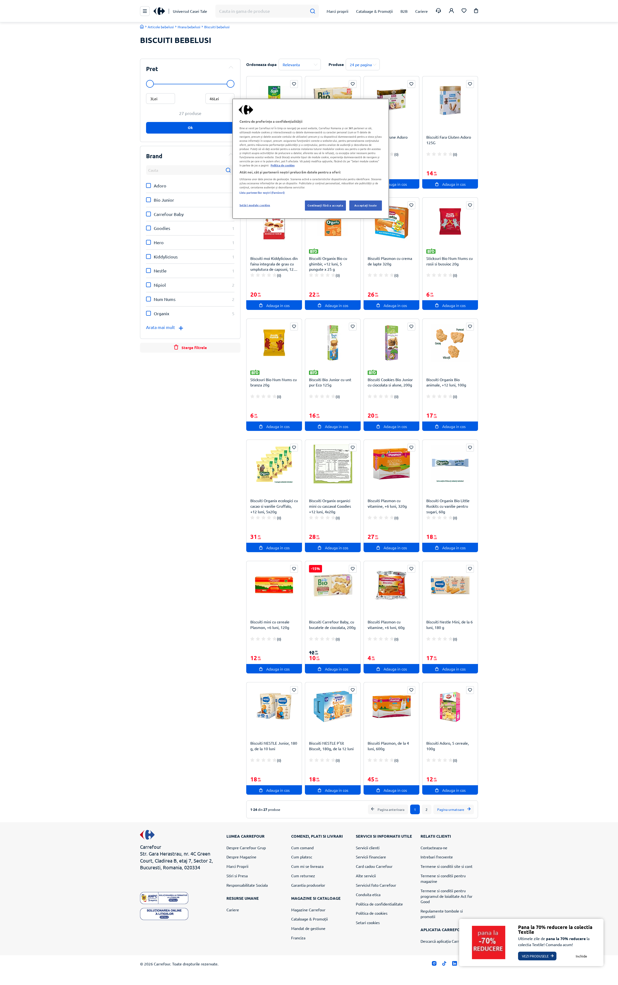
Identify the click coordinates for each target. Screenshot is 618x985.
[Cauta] (312, 11)
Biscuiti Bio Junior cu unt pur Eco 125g (330, 382)
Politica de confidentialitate (379, 903)
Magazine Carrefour (308, 909)
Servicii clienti (367, 847)
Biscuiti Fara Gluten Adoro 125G (448, 140)
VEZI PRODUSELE (535, 956)
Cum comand (302, 847)
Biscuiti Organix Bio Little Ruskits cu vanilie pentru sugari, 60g (448, 506)
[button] (476, 11)
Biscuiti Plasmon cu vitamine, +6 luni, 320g (387, 503)
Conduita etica (368, 894)
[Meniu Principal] (145, 11)
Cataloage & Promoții (309, 918)
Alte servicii (366, 875)
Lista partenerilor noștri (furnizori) (262, 192)
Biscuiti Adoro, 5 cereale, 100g (447, 746)
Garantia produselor (308, 885)
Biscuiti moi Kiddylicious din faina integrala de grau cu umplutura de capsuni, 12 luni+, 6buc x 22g (274, 264)
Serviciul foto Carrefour (376, 885)
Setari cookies (368, 922)
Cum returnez (303, 875)
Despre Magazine (241, 856)
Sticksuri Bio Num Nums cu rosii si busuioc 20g (449, 261)
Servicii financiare (371, 856)
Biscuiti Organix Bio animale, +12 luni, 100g (446, 382)
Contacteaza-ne (434, 847)
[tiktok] (444, 964)
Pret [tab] (152, 68)
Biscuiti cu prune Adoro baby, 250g (387, 140)
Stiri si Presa (237, 875)
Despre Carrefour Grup (246, 847)
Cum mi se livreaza (307, 866)
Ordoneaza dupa (261, 64)
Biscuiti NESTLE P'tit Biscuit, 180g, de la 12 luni (331, 746)
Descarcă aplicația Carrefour (444, 941)
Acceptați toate (365, 205)
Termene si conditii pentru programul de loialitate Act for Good (446, 896)
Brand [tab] (154, 156)
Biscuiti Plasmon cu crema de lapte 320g (390, 261)
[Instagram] (434, 964)
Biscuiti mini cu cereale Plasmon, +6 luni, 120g (269, 624)
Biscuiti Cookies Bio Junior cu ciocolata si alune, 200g (390, 382)
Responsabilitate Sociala (247, 885)
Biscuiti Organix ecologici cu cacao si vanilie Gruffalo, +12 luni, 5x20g (274, 506)
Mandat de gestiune (308, 928)
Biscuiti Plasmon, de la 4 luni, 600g (388, 746)
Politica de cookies (371, 913)
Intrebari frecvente (437, 856)
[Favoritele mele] (464, 11)
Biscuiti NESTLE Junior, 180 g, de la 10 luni (273, 746)
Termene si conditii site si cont (446, 866)
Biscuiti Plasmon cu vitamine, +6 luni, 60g (386, 624)
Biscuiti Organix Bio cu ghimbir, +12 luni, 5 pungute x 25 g (328, 264)
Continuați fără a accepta (325, 205)
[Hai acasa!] (142, 27)
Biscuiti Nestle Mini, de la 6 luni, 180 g (449, 624)
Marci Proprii (237, 866)
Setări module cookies (254, 205)
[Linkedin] (454, 964)
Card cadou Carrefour (374, 866)
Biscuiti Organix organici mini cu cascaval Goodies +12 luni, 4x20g (330, 506)
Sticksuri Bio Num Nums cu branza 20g (273, 382)
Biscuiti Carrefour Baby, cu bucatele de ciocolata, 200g (332, 624)
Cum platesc (301, 856)
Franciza (298, 937)
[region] (310, 159)
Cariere (232, 909)
